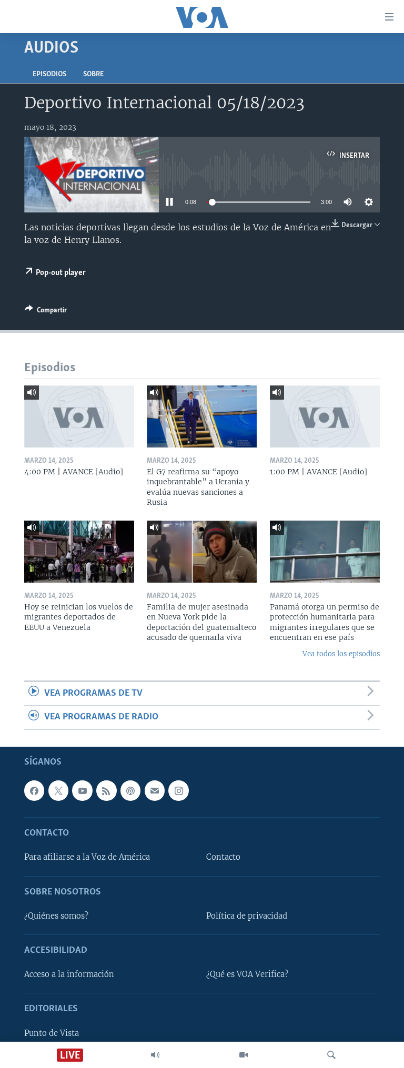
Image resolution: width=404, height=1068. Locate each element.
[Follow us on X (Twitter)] (58, 790)
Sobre (93, 74)
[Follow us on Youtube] (82, 790)
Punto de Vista (51, 1033)
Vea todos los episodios (341, 653)
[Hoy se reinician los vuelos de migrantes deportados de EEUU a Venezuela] (79, 552)
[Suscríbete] (155, 790)
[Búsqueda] (331, 1055)
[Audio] (155, 1055)
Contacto (223, 857)
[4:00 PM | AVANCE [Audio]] (79, 416)
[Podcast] (130, 790)
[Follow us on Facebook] (34, 790)
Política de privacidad (246, 916)
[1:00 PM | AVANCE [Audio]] (325, 416)
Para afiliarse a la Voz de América (87, 857)
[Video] (243, 1055)
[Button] (46, 312)
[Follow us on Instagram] (178, 790)
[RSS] (106, 790)
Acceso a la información (69, 974)
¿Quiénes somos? (56, 916)
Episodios (49, 74)
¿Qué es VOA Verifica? (247, 974)
